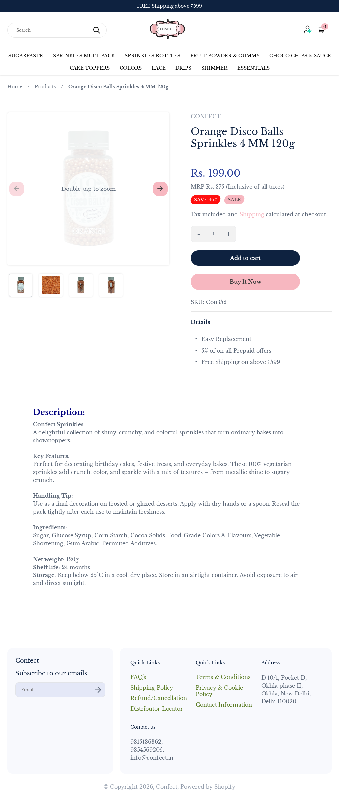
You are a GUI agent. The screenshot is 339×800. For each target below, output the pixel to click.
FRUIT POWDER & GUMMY (225, 56)
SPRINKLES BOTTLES (152, 56)
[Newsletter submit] (98, 689)
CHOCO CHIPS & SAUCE (300, 56)
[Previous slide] (16, 189)
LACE (159, 68)
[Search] (97, 30)
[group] (20, 285)
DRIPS (183, 68)
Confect (166, 786)
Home (14, 87)
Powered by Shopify (207, 786)
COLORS (131, 68)
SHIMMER (214, 68)
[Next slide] (160, 189)
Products (45, 87)
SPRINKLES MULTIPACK (84, 56)
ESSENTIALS (253, 68)
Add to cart (245, 258)
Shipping (252, 214)
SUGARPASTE (25, 56)
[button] (88, 189)
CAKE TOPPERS (90, 68)
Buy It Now (245, 281)
